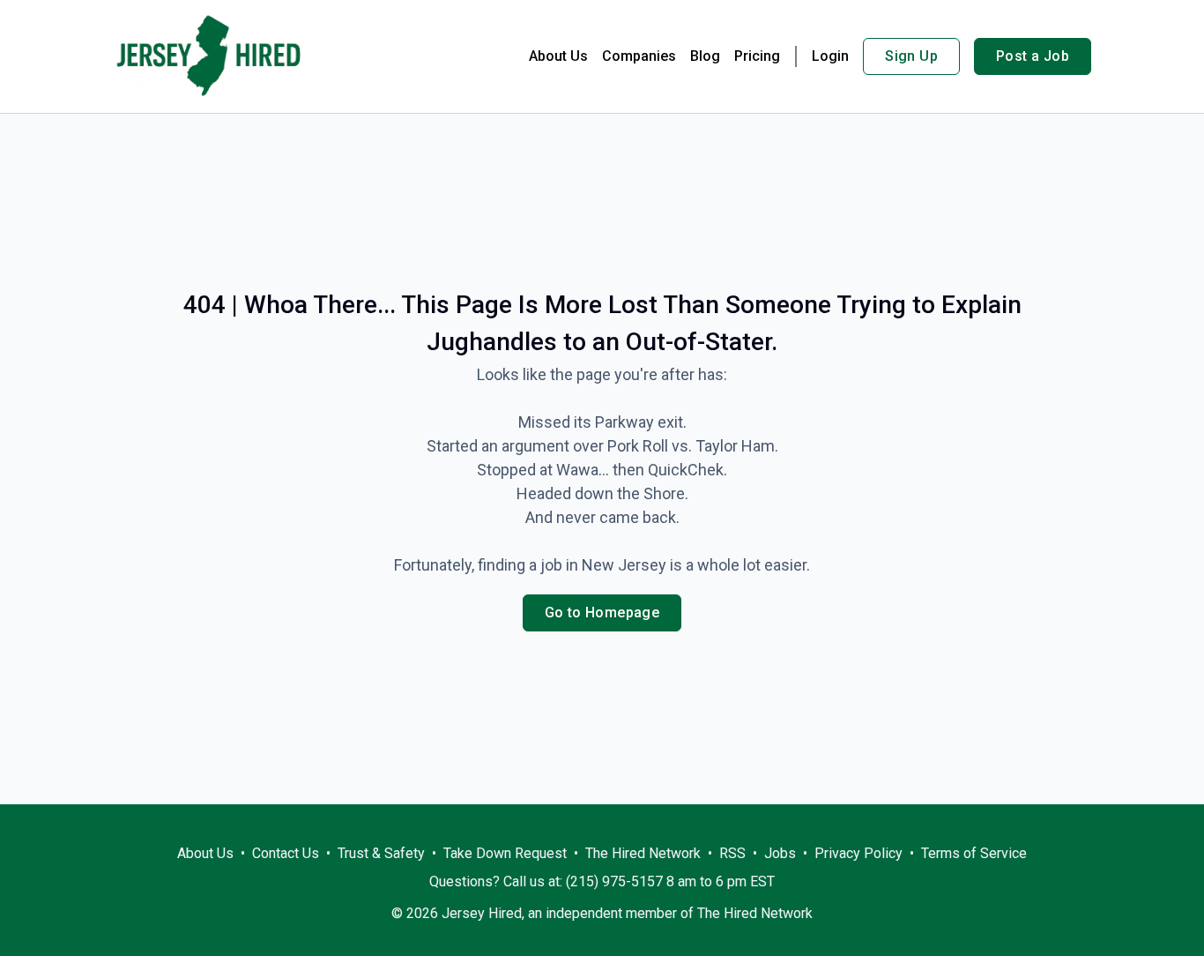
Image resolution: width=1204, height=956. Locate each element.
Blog (705, 56)
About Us (558, 56)
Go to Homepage (602, 612)
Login (830, 56)
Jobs (780, 853)
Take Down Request (505, 853)
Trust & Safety (381, 853)
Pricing (757, 56)
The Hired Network (643, 853)
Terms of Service (974, 853)
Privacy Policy (858, 853)
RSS (732, 853)
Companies (639, 56)
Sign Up (911, 56)
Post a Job (1032, 56)
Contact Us (285, 853)
